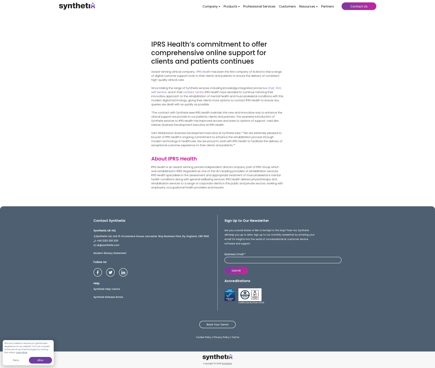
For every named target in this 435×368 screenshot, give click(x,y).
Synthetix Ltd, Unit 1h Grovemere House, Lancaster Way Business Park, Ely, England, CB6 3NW (152, 236)
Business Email (235, 254)
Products (230, 6)
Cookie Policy (204, 337)
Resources (307, 6)
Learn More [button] (21, 352)
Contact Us (359, 6)
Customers (287, 6)
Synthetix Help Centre (106, 289)
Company (210, 6)
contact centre (193, 92)
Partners (327, 6)
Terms (235, 337)
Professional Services (259, 6)
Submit (236, 271)
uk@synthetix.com (107, 245)
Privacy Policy (222, 337)
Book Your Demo (217, 324)
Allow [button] (40, 360)
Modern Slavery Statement (109, 253)
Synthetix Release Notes (108, 297)
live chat (268, 88)
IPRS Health (204, 72)
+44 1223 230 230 (107, 240)
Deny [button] (16, 360)
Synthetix (227, 363)
